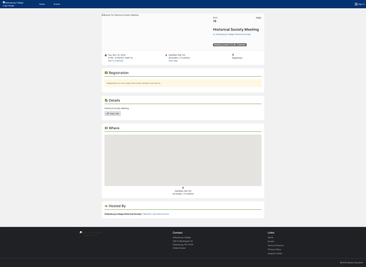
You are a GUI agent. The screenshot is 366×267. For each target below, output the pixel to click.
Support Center (275, 253)
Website (147, 214)
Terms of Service (276, 245)
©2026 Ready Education (351, 262)
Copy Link (114, 113)
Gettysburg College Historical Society (233, 34)
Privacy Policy (274, 249)
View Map (173, 60)
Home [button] (42, 4)
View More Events (160, 214)
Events (57, 4)
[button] (14, 4)
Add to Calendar (115, 60)
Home (270, 237)
